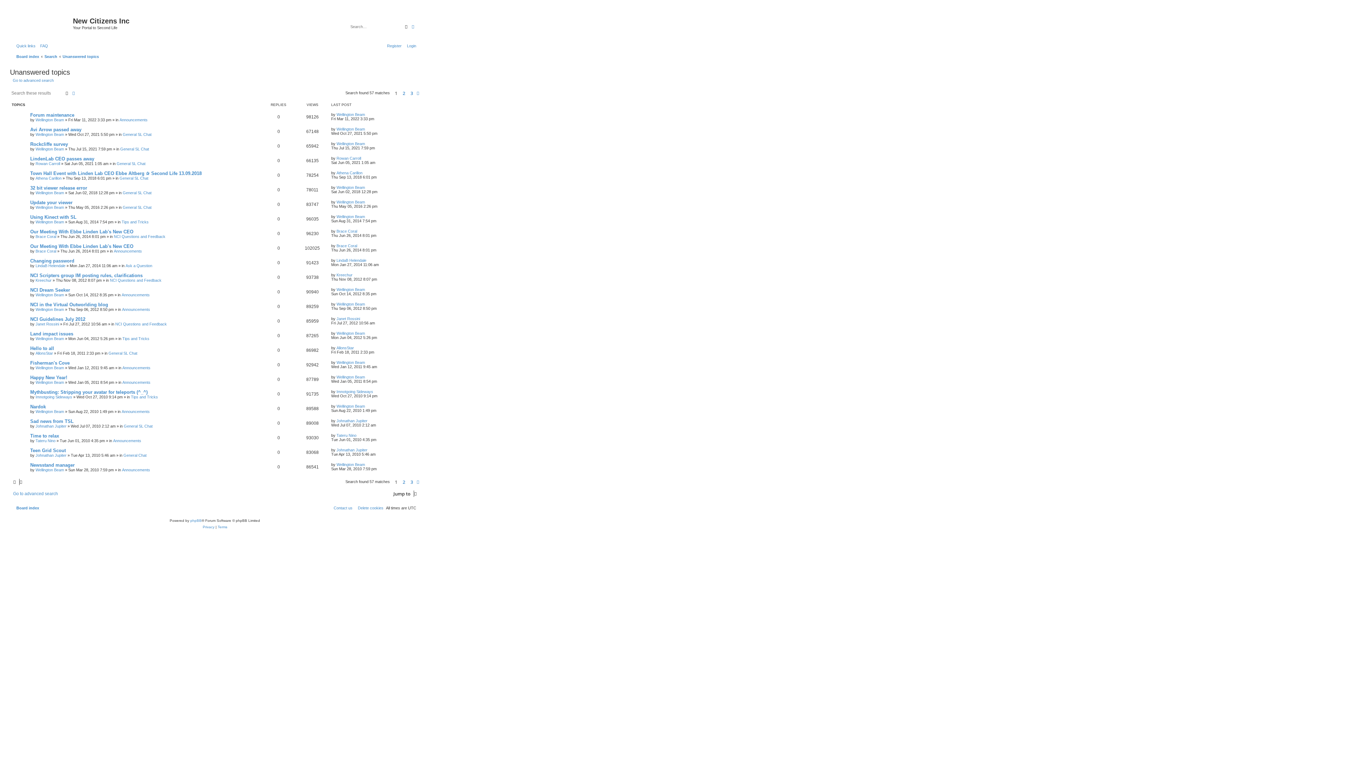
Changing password (52, 261)
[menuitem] (42, 46)
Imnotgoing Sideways (54, 397)
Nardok (38, 406)
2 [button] (404, 93)
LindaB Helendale (50, 266)
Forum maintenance (52, 115)
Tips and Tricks (135, 222)
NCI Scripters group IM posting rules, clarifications (86, 275)
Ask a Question (139, 266)
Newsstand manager (52, 465)
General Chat (135, 455)
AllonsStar (44, 353)
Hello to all (42, 348)
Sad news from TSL (52, 421)
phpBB (196, 521)
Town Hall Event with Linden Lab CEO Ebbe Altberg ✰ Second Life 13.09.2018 (116, 173)
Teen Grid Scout (48, 450)
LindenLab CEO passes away (62, 158)
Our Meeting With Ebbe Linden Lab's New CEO (81, 231)
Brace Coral (46, 236)
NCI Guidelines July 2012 (57, 319)
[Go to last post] (367, 114)
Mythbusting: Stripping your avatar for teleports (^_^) (89, 392)
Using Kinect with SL (53, 217)
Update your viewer (51, 202)
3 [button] (412, 93)
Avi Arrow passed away (55, 129)
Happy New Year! (48, 377)
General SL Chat (137, 134)
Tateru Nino (45, 441)
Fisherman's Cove (50, 363)
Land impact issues (51, 334)
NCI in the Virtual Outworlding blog (69, 304)
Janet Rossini (47, 324)
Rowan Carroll (48, 163)
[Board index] (42, 23)
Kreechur (44, 280)
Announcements (134, 120)
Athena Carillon (49, 178)
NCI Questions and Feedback (139, 236)
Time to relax (44, 436)
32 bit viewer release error (58, 188)
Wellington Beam (50, 120)
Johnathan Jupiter (51, 426)
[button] (418, 93)
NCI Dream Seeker (50, 290)
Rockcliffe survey (49, 144)
